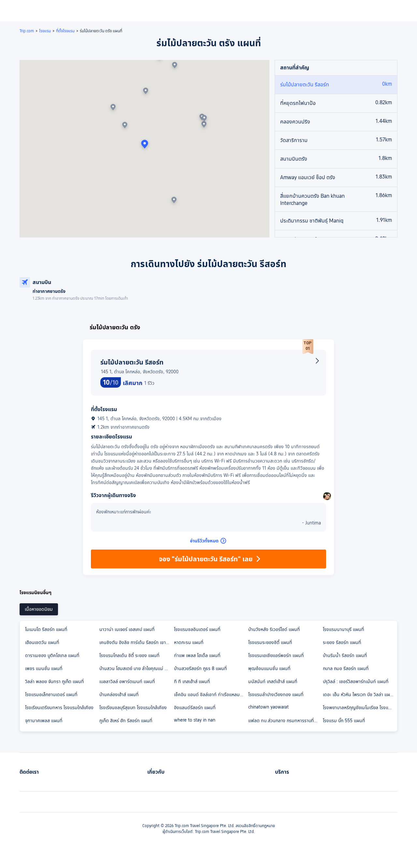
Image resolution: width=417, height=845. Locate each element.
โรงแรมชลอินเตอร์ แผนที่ (197, 629)
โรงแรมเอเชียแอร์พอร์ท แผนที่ (276, 655)
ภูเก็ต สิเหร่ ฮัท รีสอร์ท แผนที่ (125, 720)
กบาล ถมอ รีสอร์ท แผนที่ (346, 668)
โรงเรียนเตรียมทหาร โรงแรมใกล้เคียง (59, 707)
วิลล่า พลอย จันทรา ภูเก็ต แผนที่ (54, 681)
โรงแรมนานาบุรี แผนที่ (343, 629)
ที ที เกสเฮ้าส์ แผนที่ (192, 681)
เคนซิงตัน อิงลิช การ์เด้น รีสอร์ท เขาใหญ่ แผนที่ (136, 642)
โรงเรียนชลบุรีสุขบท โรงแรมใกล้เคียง (133, 707)
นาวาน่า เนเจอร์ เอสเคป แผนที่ (127, 629)
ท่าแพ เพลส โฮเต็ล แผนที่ (197, 655)
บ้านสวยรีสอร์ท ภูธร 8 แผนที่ (200, 668)
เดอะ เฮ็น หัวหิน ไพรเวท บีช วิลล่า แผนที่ (359, 694)
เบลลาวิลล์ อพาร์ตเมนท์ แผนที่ (127, 681)
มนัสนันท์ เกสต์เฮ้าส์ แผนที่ (272, 681)
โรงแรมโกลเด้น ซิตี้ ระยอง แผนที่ (129, 655)
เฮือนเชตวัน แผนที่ (42, 642)
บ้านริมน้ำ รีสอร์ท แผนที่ (345, 655)
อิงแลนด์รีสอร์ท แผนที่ (195, 707)
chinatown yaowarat (268, 706)
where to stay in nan (194, 720)
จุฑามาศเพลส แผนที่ (44, 720)
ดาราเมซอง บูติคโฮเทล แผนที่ (52, 655)
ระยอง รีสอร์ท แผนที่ (342, 642)
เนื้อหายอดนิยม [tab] (39, 609)
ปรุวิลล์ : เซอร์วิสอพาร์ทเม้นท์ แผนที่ (356, 681)
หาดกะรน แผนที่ (189, 642)
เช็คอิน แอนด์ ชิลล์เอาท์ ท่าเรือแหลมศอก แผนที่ (211, 694)
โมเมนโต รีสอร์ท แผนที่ (46, 629)
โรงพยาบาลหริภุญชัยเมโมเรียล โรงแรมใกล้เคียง (359, 707)
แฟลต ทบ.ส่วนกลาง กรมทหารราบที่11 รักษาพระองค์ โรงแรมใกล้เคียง (285, 720)
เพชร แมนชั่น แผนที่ (44, 668)
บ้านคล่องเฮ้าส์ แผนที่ (119, 694)
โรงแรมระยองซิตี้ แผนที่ (270, 642)
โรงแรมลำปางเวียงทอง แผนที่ (276, 694)
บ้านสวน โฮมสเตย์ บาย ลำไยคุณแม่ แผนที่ (136, 668)
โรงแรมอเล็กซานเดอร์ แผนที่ (51, 694)
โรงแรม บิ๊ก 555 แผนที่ (344, 720)
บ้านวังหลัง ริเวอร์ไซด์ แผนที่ (274, 629)
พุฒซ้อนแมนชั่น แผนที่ (269, 668)
